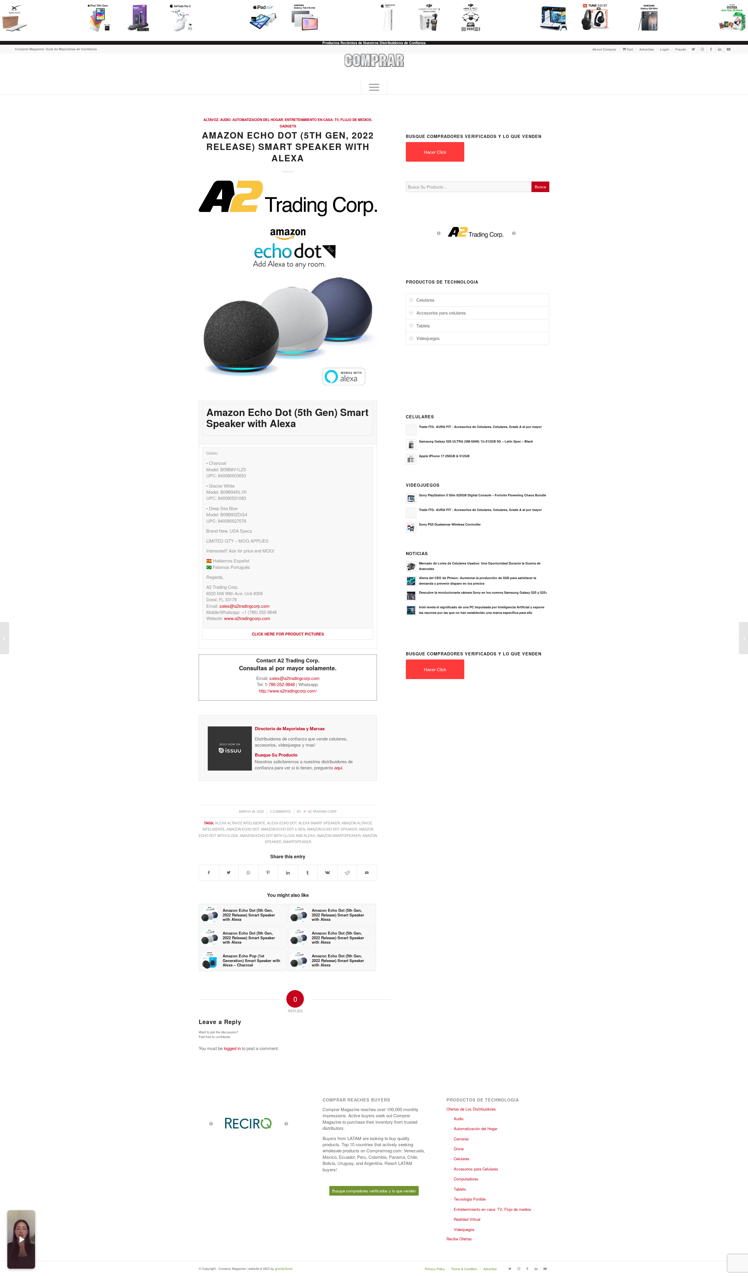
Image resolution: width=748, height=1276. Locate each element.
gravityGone (283, 1268)
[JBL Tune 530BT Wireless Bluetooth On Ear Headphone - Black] (591, 17)
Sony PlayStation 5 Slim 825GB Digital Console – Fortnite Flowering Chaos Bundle (482, 495)
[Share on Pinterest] (268, 872)
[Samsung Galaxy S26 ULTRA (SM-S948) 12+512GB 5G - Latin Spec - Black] (645, 17)
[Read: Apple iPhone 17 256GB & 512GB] (411, 459)
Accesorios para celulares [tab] (441, 313)
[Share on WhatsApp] (248, 872)
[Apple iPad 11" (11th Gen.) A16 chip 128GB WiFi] (93, 17)
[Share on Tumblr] (308, 872)
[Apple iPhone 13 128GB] (743, 638)
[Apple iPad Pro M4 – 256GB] (4, 638)
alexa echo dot (282, 823)
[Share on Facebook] (209, 872)
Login (664, 49)
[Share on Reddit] (347, 872)
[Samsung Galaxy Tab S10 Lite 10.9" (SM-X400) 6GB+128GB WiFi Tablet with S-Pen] (301, 17)
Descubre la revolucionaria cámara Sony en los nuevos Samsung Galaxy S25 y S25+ (483, 592)
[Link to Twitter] (693, 49)
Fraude (680, 49)
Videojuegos (464, 1229)
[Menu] (374, 87)
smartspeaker (297, 841)
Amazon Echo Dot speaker (332, 829)
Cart (629, 49)
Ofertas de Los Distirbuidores (471, 1109)
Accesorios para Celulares (476, 1169)
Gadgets (288, 126)
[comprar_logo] (374, 66)
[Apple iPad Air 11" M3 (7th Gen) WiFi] (259, 17)
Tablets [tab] (423, 325)
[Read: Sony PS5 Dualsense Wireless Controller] (411, 527)
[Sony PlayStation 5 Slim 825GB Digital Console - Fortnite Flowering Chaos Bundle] (550, 17)
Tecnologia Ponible (470, 1199)
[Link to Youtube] (728, 49)
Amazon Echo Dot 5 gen (283, 829)
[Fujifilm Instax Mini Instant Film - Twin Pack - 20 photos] (728, 17)
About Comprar (604, 49)
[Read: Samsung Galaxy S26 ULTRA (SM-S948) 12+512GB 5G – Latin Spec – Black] (411, 444)
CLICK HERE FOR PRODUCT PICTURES (288, 634)
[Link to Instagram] (702, 49)
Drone (459, 1148)
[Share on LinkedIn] (288, 872)
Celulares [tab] (425, 300)
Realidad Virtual (467, 1219)
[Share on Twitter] (229, 872)
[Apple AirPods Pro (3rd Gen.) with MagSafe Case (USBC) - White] (176, 17)
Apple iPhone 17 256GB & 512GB (444, 456)
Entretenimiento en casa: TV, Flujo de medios (328, 119)
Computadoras (466, 1179)
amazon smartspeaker (339, 835)
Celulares (462, 1158)
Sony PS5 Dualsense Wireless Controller (450, 524)
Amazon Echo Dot (242, 829)
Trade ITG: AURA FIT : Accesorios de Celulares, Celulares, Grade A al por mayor (480, 426)
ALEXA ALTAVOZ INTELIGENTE (240, 823)
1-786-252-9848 (280, 684)
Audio (225, 119)
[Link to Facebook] (711, 49)
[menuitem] (604, 49)
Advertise (646, 49)
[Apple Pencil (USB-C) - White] (384, 17)
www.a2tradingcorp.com (247, 618)
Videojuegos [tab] (428, 338)
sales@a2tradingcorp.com (244, 606)
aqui (338, 767)
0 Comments (280, 811)
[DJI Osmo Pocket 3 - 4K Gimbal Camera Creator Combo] (425, 17)
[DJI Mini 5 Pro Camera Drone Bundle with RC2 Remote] (467, 17)
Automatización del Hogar (257, 119)
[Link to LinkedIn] (720, 49)
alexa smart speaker (319, 823)
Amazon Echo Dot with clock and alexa (277, 835)
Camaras (461, 1139)
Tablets (460, 1189)
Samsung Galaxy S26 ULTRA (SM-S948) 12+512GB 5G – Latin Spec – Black (476, 441)
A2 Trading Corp (322, 811)
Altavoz (210, 119)
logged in (232, 1048)
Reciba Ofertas (459, 1239)
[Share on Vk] (327, 872)
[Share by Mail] (367, 872)
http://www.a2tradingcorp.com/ (288, 691)
